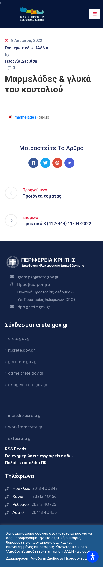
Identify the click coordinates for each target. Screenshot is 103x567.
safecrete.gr (20, 438)
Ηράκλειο (35, 488)
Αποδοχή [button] (38, 558)
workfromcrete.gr (25, 426)
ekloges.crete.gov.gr (28, 384)
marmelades (25, 117)
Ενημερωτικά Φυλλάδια (26, 48)
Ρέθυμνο (34, 504)
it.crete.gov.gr (21, 350)
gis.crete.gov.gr (23, 361)
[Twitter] (45, 163)
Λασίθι (34, 512)
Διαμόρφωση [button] (17, 558)
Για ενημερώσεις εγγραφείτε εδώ (39, 455)
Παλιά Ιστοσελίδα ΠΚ (26, 462)
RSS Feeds (15, 448)
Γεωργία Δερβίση (21, 61)
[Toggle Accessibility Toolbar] (92, 556)
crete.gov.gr (19, 338)
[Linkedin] (69, 163)
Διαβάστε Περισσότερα (67, 558)
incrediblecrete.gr (25, 415)
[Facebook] (33, 163)
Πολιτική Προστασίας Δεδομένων (45, 292)
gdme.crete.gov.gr (26, 373)
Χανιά (34, 496)
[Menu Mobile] (94, 14)
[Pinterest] (57, 163)
